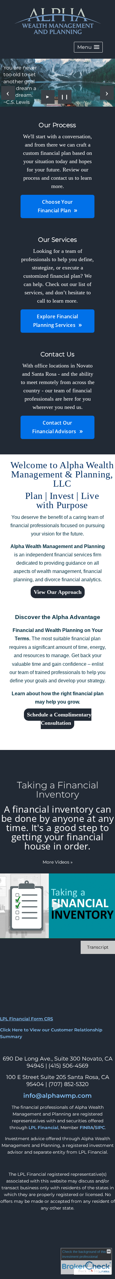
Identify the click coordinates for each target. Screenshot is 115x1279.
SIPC (100, 1127)
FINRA (86, 1127)
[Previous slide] (8, 93)
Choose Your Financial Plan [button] (55, 206)
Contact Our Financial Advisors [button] (54, 427)
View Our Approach (58, 592)
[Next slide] (107, 93)
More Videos (58, 862)
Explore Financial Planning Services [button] (55, 320)
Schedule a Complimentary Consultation (59, 719)
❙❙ (64, 96)
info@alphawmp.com (57, 1095)
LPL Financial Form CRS (26, 1019)
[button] (88, 47)
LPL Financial (43, 1127)
